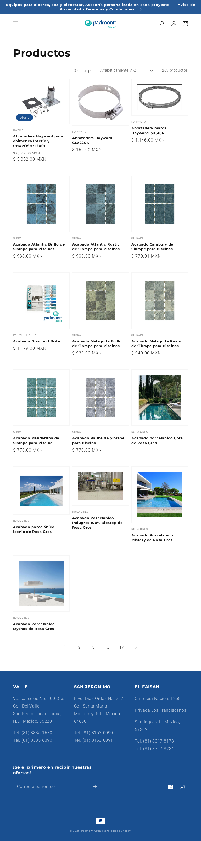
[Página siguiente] (136, 647)
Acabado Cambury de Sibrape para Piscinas (152, 246)
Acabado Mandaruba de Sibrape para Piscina (36, 440)
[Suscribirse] (94, 786)
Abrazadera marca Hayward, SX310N (149, 130)
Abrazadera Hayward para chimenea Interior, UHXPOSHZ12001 (38, 141)
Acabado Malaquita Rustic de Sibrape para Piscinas (156, 343)
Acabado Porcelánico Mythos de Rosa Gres (34, 626)
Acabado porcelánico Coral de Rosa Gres (157, 440)
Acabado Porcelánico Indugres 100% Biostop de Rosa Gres (97, 522)
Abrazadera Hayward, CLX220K (92, 140)
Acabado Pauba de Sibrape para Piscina (98, 440)
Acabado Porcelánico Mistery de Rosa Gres (152, 537)
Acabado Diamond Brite (36, 341)
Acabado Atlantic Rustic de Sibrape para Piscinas (96, 246)
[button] (15, 24)
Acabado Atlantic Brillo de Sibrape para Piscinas (39, 246)
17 (121, 647)
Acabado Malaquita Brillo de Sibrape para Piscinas (96, 343)
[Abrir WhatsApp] (188, 828)
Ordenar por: (84, 70)
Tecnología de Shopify (116, 830)
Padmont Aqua (90, 830)
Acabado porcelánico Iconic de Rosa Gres (33, 529)
